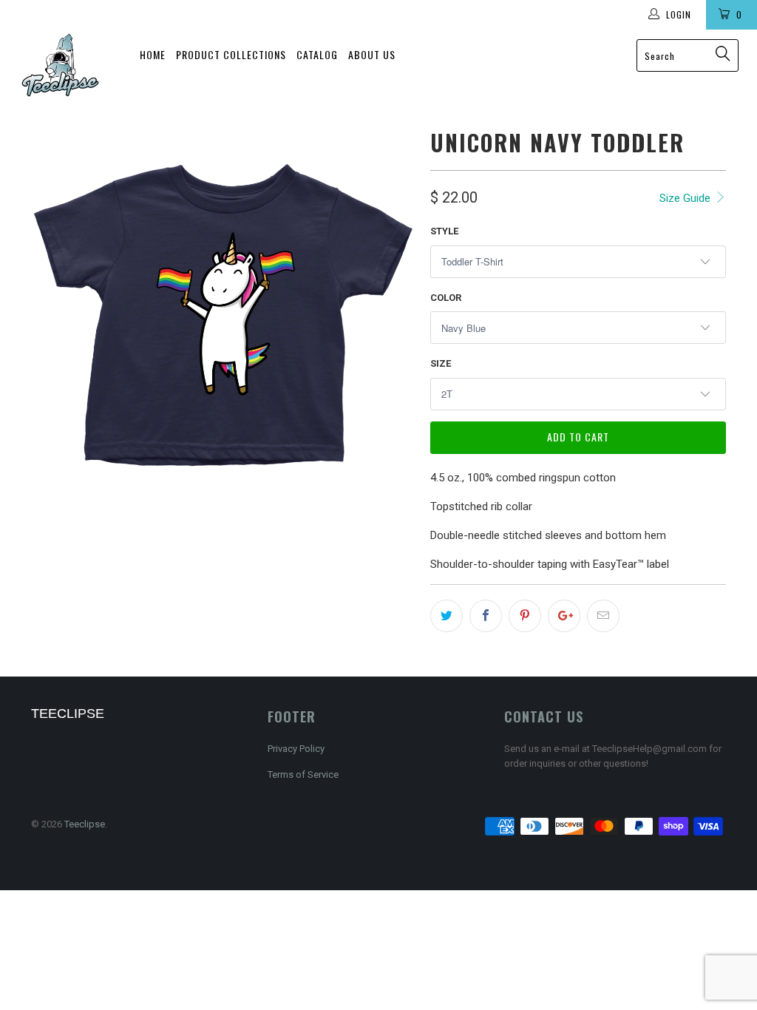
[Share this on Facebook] (485, 616)
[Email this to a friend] (603, 616)
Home (153, 54)
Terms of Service (303, 774)
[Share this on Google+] (564, 616)
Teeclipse (84, 824)
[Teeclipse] (60, 65)
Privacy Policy (296, 748)
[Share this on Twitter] (446, 616)
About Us (372, 54)
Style (444, 231)
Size (440, 363)
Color (445, 297)
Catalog (317, 54)
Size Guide (686, 198)
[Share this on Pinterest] (525, 616)
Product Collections (231, 54)
